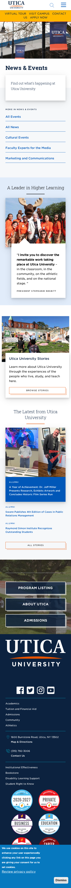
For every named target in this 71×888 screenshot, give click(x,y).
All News (12, 127)
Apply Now (39, 17)
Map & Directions (21, 742)
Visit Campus (39, 13)
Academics (12, 703)
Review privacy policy (19, 871)
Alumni (14, 482)
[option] (20, 690)
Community (12, 720)
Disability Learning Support (22, 778)
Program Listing (35, 588)
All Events (13, 116)
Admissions (35, 620)
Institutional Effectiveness (21, 767)
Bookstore (12, 773)
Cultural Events (17, 137)
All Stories (35, 545)
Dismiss (61, 880)
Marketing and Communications (29, 158)
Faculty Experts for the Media (28, 148)
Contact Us (18, 755)
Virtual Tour (15, 13)
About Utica (36, 604)
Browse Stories (37, 390)
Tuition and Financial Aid (20, 709)
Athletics (11, 725)
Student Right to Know (19, 783)
